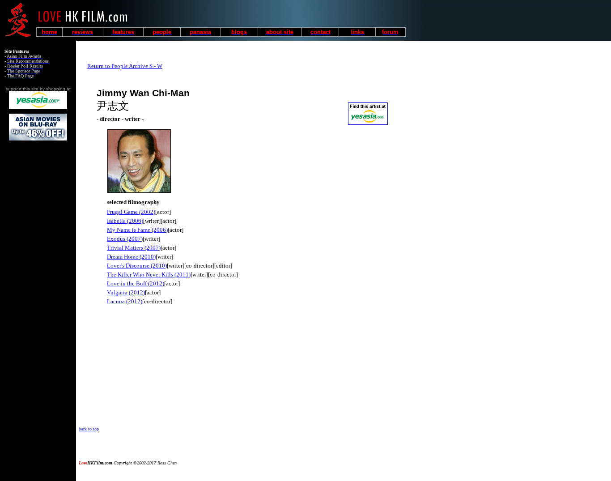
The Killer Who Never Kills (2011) (149, 274)
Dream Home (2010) (131, 256)
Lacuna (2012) (124, 301)
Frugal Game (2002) (131, 212)
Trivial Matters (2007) (134, 247)
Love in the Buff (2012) (135, 283)
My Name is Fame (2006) (137, 229)
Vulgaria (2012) (126, 292)
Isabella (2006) (125, 220)
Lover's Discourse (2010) (137, 265)
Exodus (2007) (125, 238)
